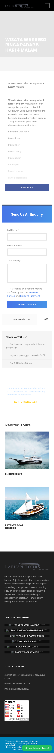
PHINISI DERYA (13, 474)
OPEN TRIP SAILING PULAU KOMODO (27, 636)
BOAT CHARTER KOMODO (27, 625)
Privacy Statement (30, 295)
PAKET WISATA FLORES (27, 646)
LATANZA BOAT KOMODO (14, 527)
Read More (27, 187)
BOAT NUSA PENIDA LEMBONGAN (27, 630)
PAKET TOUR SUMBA (27, 641)
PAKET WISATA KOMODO (27, 652)
